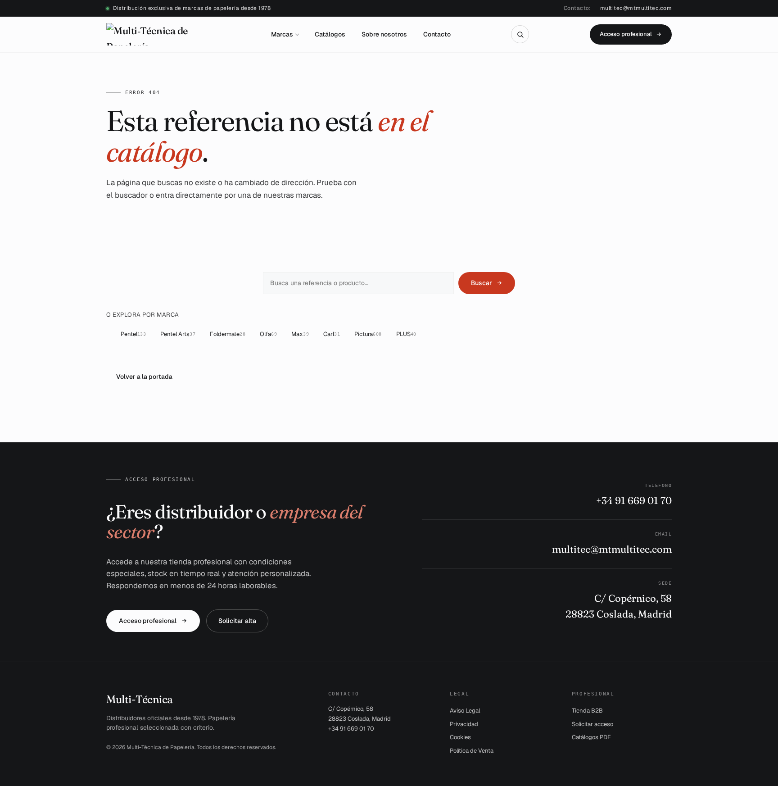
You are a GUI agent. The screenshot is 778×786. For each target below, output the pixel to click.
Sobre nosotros (384, 34)
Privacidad (464, 724)
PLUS (406, 334)
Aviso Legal (465, 710)
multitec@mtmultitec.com (636, 8)
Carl (331, 334)
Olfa (268, 334)
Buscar (481, 282)
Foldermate (227, 334)
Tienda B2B (587, 710)
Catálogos (330, 34)
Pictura (368, 334)
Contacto (437, 34)
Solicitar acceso (592, 724)
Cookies (460, 737)
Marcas (282, 34)
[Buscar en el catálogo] (520, 34)
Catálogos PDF (591, 737)
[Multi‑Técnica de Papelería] (158, 34)
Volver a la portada (144, 377)
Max (300, 334)
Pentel (133, 334)
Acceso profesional (626, 34)
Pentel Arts (177, 334)
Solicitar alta (237, 621)
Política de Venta (471, 750)
